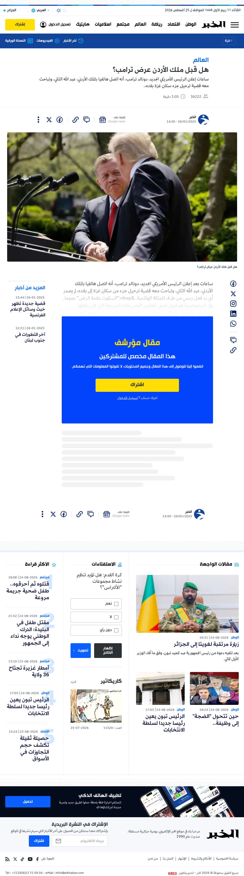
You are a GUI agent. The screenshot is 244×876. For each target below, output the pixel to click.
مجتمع (123, 24)
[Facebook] (37, 859)
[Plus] (38, 120)
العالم (140, 24)
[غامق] (65, 10)
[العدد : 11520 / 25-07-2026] (96, 705)
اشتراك (137, 385)
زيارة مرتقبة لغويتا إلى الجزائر (206, 644)
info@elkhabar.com (70, 873)
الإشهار (182, 859)
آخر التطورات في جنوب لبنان (30, 337)
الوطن (190, 24)
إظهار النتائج (108, 650)
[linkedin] (233, 314)
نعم (108, 603)
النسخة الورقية (15, 41)
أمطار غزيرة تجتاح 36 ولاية (29, 672)
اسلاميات (103, 24)
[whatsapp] (233, 324)
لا (111, 617)
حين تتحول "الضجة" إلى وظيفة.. (216, 720)
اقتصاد (174, 24)
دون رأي (106, 630)
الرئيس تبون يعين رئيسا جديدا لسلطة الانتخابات (163, 723)
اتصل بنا (168, 859)
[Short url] (75, 120)
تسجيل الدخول (127, 398)
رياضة (157, 24)
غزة (227, 41)
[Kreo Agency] (173, 873)
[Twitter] (15, 859)
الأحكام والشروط (201, 859)
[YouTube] (30, 859)
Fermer (234, 25)
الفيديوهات (45, 41)
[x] (49, 120)
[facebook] (59, 120)
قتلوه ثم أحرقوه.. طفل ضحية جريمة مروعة (27, 591)
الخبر (192, 117)
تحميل (28, 801)
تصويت (83, 650)
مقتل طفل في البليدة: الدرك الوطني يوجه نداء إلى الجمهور (29, 633)
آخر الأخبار (69, 41)
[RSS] (7, 859)
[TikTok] (22, 859)
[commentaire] (86, 120)
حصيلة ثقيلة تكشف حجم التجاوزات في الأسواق (34, 749)
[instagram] (233, 304)
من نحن (153, 859)
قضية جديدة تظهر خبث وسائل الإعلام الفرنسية (27, 309)
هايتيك (83, 24)
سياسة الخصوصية (227, 859)
